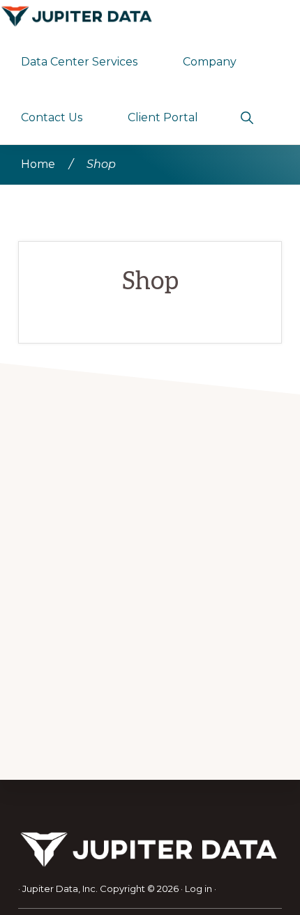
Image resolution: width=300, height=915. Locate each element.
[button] (247, 116)
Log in (198, 888)
